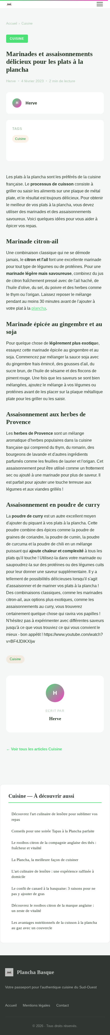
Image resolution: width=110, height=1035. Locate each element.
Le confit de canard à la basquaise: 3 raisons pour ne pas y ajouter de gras (53, 891)
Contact (62, 1005)
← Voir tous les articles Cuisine (34, 749)
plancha (38, 308)
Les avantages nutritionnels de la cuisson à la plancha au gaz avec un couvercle (54, 925)
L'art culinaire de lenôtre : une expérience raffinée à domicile (53, 874)
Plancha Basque (35, 972)
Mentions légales (36, 1005)
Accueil (11, 23)
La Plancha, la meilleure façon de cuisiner (45, 859)
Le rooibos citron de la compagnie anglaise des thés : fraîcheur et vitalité (54, 845)
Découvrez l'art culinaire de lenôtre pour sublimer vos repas (54, 816)
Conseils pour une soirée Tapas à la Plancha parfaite (53, 831)
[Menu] (100, 4)
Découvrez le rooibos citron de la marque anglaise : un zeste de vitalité (53, 908)
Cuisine (26, 23)
